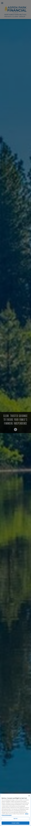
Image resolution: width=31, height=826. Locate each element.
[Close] (29, 795)
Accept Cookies (15, 823)
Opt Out (16, 818)
